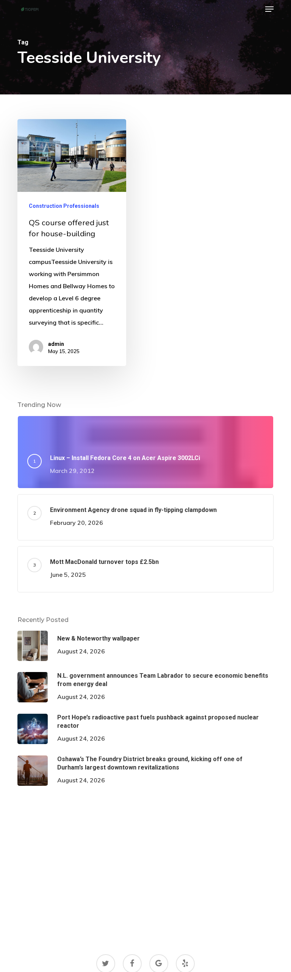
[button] (269, 9)
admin (56, 344)
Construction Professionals (64, 206)
